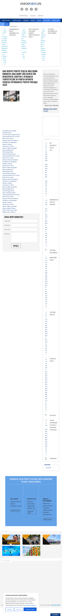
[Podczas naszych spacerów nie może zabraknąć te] (31, 586)
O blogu (33, 16)
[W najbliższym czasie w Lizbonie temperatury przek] (11, 586)
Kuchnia (39, 20)
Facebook (47, 465)
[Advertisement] (10, 116)
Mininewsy (10, 26)
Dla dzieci (53, 415)
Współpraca (23, 16)
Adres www (7, 229)
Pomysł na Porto (6, 20)
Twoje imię (7, 221)
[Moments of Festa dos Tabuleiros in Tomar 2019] (31, 551)
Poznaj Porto (46, 20)
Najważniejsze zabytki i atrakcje (54, 202)
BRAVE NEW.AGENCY (56, 605)
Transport (26, 20)
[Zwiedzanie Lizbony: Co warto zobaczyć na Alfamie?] (11, 540)
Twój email (7, 225)
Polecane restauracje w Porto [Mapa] (52, 31)
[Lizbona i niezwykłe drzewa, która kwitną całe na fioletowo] (52, 540)
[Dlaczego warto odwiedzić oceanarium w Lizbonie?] (11, 551)
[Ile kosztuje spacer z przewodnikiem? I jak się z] (11, 570)
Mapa (7, 24)
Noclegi (33, 20)
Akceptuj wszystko (30, 609)
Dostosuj (10, 609)
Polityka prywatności (31, 605)
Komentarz (7, 234)
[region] (21, 603)
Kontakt (40, 16)
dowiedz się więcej (15, 510)
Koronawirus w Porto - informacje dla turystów (14, 32)
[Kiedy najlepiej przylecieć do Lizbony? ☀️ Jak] (51, 570)
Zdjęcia (12, 24)
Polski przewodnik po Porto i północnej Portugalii (53, 425)
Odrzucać (18, 609)
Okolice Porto (55, 20)
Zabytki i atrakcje (17, 20)
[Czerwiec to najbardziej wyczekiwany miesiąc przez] (51, 586)
